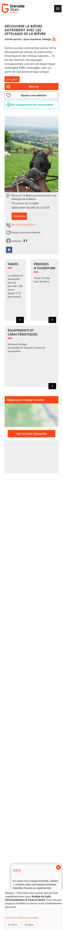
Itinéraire (19, 216)
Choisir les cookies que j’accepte (21, 917)
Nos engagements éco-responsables (32, 104)
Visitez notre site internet (25, 232)
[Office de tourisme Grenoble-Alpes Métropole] (13, 8)
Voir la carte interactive (32, 433)
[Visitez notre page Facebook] (9, 250)
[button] (31, 86)
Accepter (29, 924)
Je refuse (12, 924)
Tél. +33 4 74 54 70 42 (23, 224)
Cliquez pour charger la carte (25, 400)
